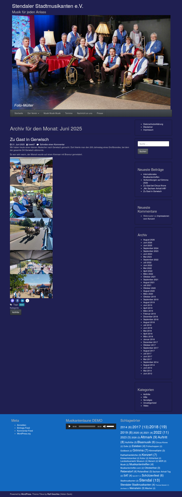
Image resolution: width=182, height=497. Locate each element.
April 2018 (147, 333)
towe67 (31, 144)
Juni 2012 (147, 373)
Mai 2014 (147, 370)
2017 (140, 426)
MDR (162, 461)
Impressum (148, 129)
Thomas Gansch (162, 485)
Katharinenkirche (130, 455)
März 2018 (148, 336)
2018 (158, 426)
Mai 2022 (147, 268)
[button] (12, 300)
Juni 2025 (147, 245)
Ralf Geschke (53, 494)
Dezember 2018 (150, 316)
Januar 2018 (149, 339)
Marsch (153, 461)
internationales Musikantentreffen (151, 175)
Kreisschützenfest (129, 458)
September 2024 (150, 248)
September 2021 (150, 279)
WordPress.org (24, 433)
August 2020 (149, 290)
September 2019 (150, 299)
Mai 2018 (147, 330)
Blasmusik (146, 442)
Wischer (150, 488)
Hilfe (145, 397)
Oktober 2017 (149, 345)
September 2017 (150, 347)
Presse (100, 113)
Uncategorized (149, 402)
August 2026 (149, 239)
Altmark (149, 437)
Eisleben (138, 446)
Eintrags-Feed (23, 427)
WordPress (26, 494)
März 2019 (148, 310)
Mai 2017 (147, 359)
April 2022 (147, 270)
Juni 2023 (147, 253)
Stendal (149, 480)
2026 (136, 437)
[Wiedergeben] (69, 426)
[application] (91, 426)
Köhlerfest (155, 458)
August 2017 (149, 350)
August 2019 (149, 302)
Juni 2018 (147, 327)
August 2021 (149, 282)
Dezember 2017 (150, 342)
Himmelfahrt (157, 450)
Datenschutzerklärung (153, 124)
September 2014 (150, 362)
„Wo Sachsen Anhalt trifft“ (154, 188)
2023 (125, 437)
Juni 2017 (147, 356)
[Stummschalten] (104, 426)
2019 (126, 432)
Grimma (140, 450)
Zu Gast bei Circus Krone (154, 185)
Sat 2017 (137, 476)
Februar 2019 (149, 313)
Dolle (127, 446)
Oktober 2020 (149, 288)
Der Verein (33, 113)
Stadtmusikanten (129, 480)
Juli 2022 (147, 262)
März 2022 (148, 273)
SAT (128, 475)
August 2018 (149, 322)
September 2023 (150, 251)
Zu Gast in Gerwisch (29, 139)
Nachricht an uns (84, 113)
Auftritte (15, 312)
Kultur (144, 458)
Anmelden (21, 425)
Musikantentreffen (141, 464)
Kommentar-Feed (25, 430)
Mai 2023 (147, 256)
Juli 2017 (147, 353)
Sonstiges (147, 399)
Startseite (19, 113)
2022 (161, 432)
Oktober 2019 (149, 296)
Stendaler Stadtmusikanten (137, 484)
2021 (148, 432)
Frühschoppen (154, 446)
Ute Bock (124, 488)
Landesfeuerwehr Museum (134, 461)
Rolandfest (144, 471)
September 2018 (150, 319)
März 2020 (148, 293)
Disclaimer (148, 126)
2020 (138, 432)
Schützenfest (153, 475)
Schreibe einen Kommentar (52, 144)
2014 (126, 427)
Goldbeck (126, 450)
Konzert (149, 454)
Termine (69, 113)
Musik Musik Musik (52, 113)
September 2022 (150, 259)
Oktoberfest (152, 467)
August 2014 (149, 364)
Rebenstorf (128, 471)
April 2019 (147, 308)
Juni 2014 (147, 367)
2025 (22, 305)
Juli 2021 (147, 285)
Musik (124, 464)
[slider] (111, 426)
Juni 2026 (147, 242)
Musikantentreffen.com (132, 467)
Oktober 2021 (149, 276)
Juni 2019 (147, 305)
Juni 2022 (147, 265)
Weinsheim (137, 488)
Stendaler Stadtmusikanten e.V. (47, 5)
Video (145, 405)
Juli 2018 (147, 325)
